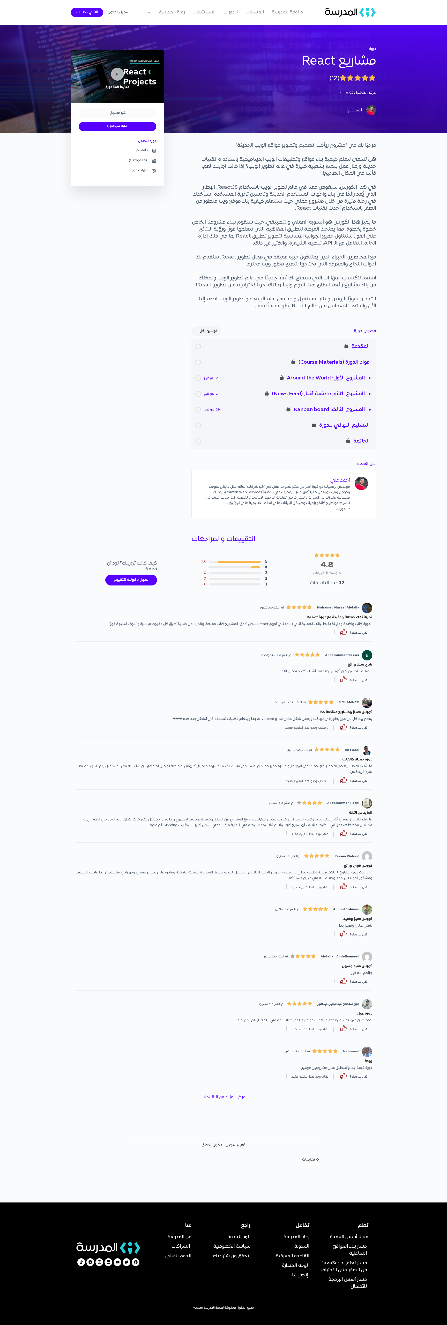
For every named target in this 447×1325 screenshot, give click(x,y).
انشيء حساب (87, 12)
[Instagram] (99, 1262)
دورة (372, 49)
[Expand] (370, 378)
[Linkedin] (108, 1262)
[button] (343, 632)
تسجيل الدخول (119, 12)
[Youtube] (117, 1262)
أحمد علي (340, 480)
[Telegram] (90, 1262)
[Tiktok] (81, 1262)
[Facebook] (135, 1262)
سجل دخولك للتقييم (131, 579)
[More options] (149, 12)
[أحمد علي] (361, 483)
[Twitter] (126, 1262)
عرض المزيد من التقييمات (223, 1097)
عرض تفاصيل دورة (360, 92)
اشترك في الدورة (117, 126)
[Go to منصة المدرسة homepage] (350, 12)
